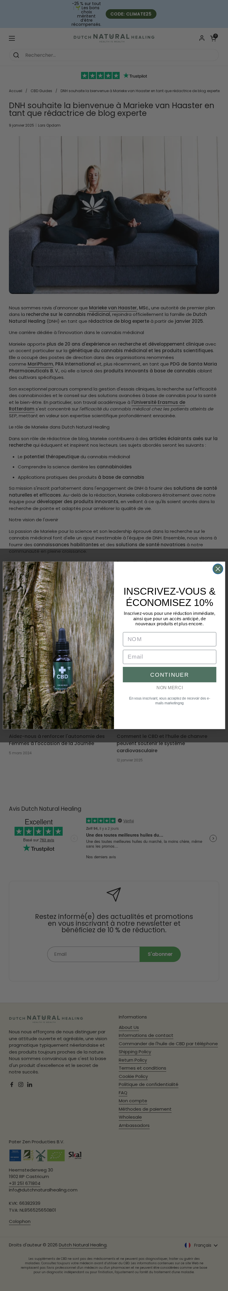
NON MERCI (169, 687)
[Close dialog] (218, 569)
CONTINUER (169, 674)
